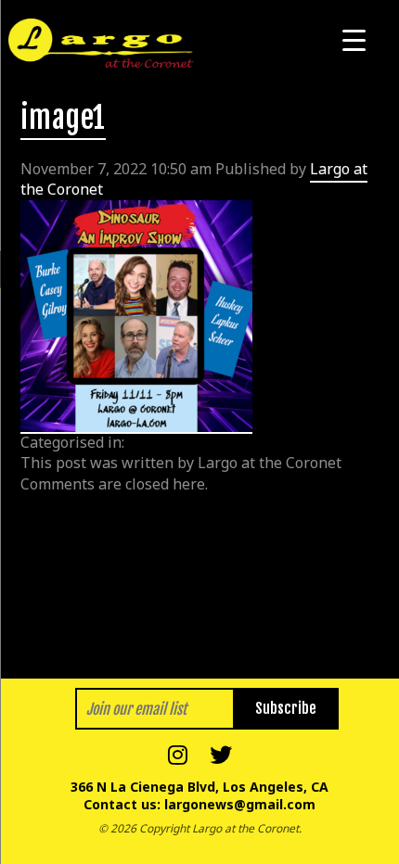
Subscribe (285, 708)
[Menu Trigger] (354, 39)
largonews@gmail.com (239, 804)
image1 (63, 117)
